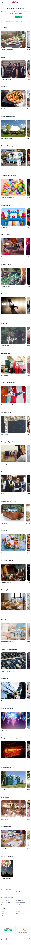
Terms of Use (10, 942)
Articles (18, 911)
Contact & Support (21, 913)
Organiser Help (20, 905)
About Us (3, 911)
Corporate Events (5, 902)
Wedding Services (21, 902)
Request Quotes (5, 900)
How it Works (19, 892)
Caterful (3, 915)
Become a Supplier (6, 892)
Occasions (3, 905)
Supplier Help (19, 894)
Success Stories (5, 894)
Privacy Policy (4, 942)
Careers (3, 913)
